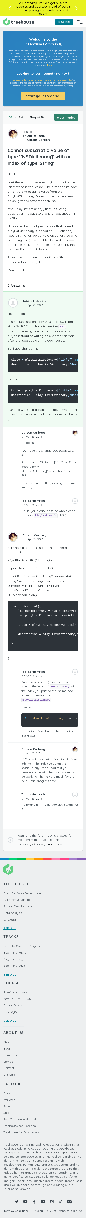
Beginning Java (14, 965)
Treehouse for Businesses (21, 1132)
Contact (8, 1068)
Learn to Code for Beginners (23, 946)
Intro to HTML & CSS (17, 999)
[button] (10, 8)
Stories (8, 1061)
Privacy (38, 1210)
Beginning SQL (13, 959)
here (49, 65)
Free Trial (64, 21)
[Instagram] (52, 1201)
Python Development (18, 906)
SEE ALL (9, 928)
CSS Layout (11, 1012)
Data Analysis (12, 913)
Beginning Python (15, 952)
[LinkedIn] (43, 1201)
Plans (6, 1093)
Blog (6, 1048)
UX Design (10, 919)
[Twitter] (16, 1201)
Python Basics (12, 1005)
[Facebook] (34, 1201)
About (7, 1042)
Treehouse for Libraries (19, 1126)
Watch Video (66, 117)
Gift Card (9, 1074)
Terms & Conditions (16, 1210)
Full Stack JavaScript (17, 899)
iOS (10, 117)
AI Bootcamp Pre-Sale (34, 3)
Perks (7, 1106)
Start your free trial (43, 96)
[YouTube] (25, 1201)
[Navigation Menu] (80, 22)
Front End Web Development (23, 893)
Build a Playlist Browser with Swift (43, 117)
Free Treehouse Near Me (20, 1119)
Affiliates (9, 1100)
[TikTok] (61, 1201)
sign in (31, 844)
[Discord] (69, 1201)
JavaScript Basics (15, 992)
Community (11, 1055)
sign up (46, 844)
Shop (7, 1112)
